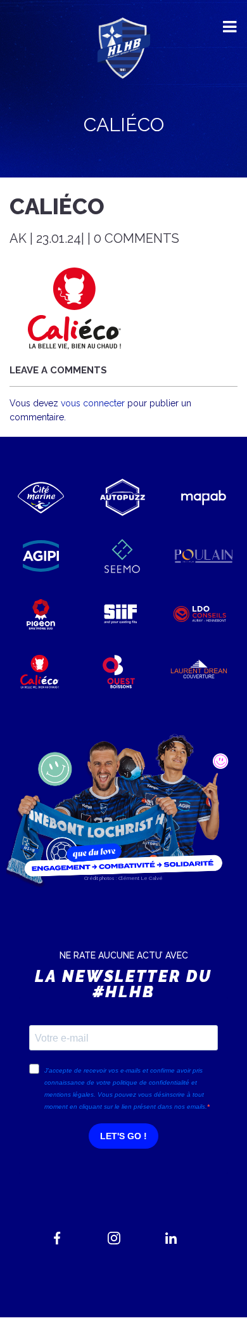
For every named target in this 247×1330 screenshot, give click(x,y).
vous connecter (93, 403)
